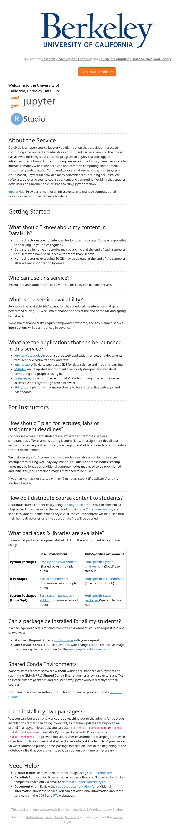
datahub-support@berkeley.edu (85, 782)
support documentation (73, 786)
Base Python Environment (58, 562)
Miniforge (72, 817)
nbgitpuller (77, 505)
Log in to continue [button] (97, 71)
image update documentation (89, 649)
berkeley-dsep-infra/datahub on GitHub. (95, 809)
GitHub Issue (63, 640)
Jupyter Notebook (27, 355)
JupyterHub (16, 191)
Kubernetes (34, 817)
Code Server (23, 378)
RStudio (20, 369)
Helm (48, 817)
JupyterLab (22, 364)
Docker (58, 817)
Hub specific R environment (104, 579)
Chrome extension (99, 509)
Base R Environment (54, 579)
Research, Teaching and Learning (66, 59)
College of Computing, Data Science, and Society (135, 59)
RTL (55, 795)
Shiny (18, 387)
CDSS (42, 795)
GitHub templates (100, 773)
